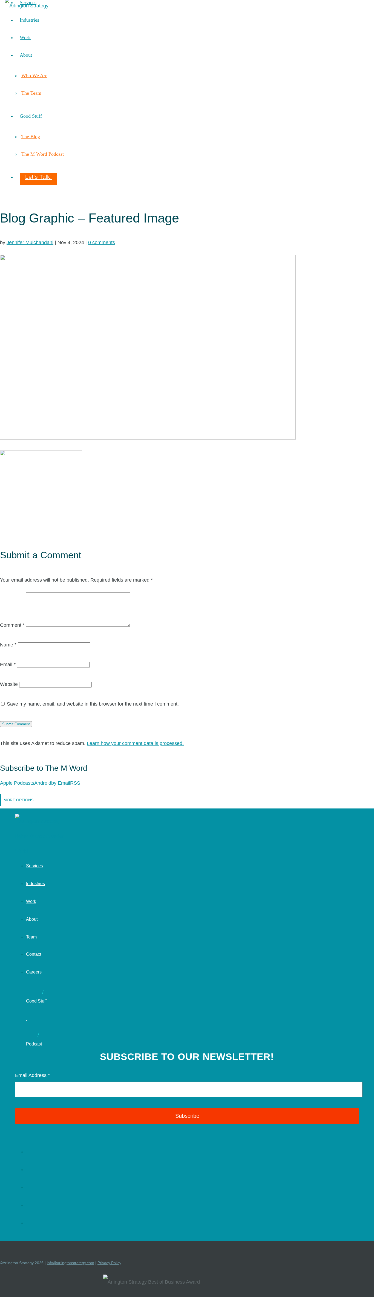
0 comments (101, 242)
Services (34, 865)
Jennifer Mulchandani (30, 242)
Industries (29, 20)
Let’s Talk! (38, 177)
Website (9, 684)
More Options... (20, 800)
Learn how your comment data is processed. (135, 743)
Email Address (32, 1075)
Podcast (34, 1044)
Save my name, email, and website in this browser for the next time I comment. (93, 704)
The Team (31, 93)
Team (31, 937)
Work (25, 37)
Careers (34, 972)
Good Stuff (31, 116)
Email (8, 664)
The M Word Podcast (42, 154)
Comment (12, 625)
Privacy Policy (109, 1263)
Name (8, 645)
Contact (33, 954)
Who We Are (34, 75)
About (26, 55)
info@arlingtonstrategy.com (70, 1263)
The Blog (30, 136)
